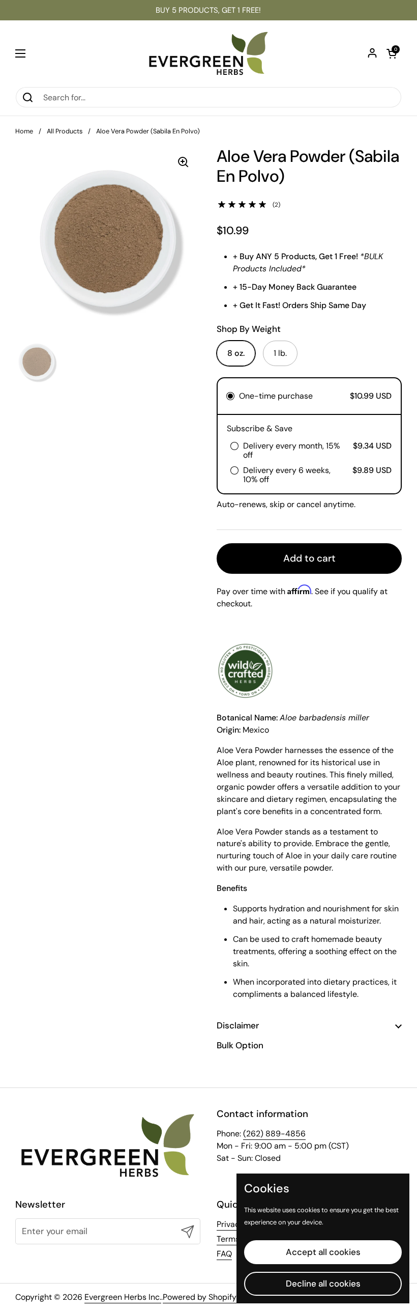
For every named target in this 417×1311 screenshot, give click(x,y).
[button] (391, 53)
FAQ (224, 1253)
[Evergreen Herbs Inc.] (208, 53)
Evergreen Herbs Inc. (122, 1297)
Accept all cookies (323, 1252)
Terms (228, 1239)
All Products (64, 131)
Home (24, 131)
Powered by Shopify (199, 1297)
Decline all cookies (323, 1283)
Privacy (230, 1224)
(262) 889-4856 (274, 1133)
